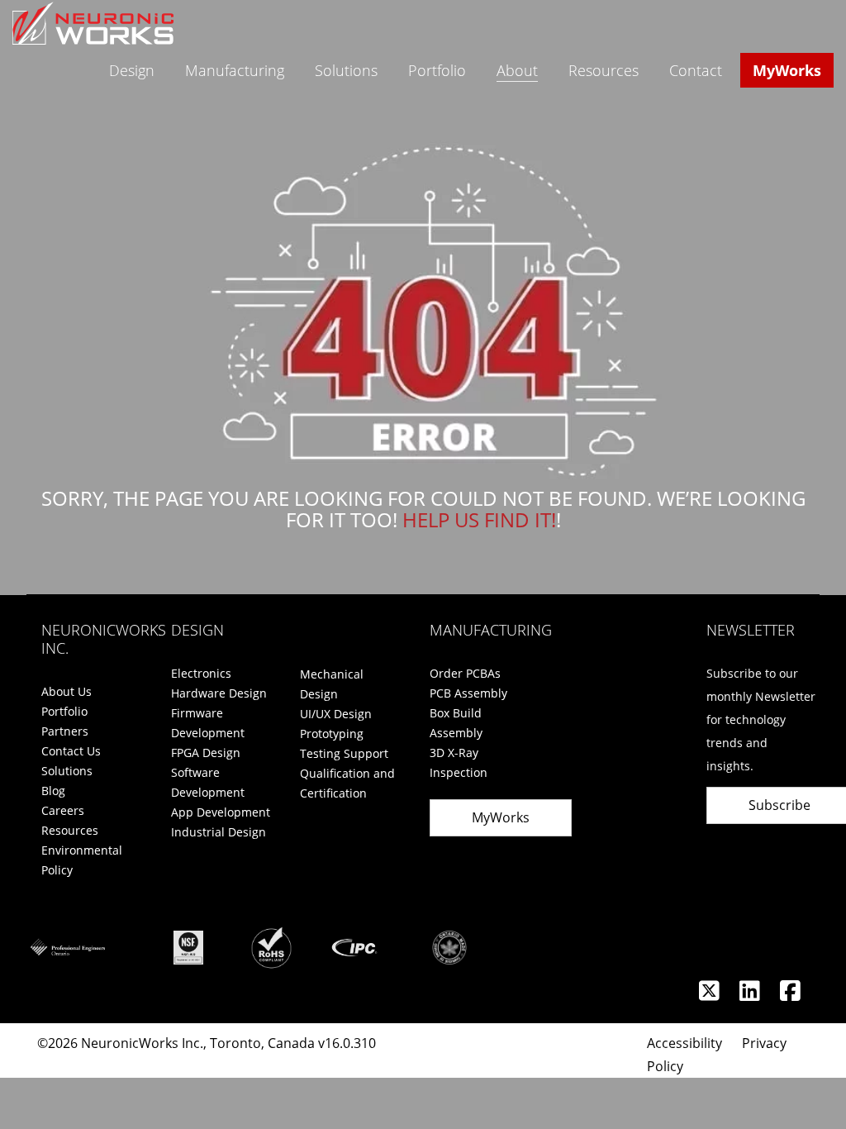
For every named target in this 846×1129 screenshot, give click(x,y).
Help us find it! (479, 519)
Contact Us (71, 751)
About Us (66, 691)
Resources (603, 70)
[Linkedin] (751, 995)
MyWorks (787, 70)
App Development (220, 812)
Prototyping (332, 733)
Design (131, 70)
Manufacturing (234, 70)
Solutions (346, 70)
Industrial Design (218, 832)
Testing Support (344, 753)
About (517, 70)
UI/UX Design (336, 714)
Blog (53, 790)
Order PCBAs (465, 673)
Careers (62, 810)
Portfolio (437, 70)
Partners (64, 731)
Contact (695, 70)
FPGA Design (205, 752)
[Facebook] (790, 995)
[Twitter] (711, 995)
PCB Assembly (468, 693)
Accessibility (684, 1043)
